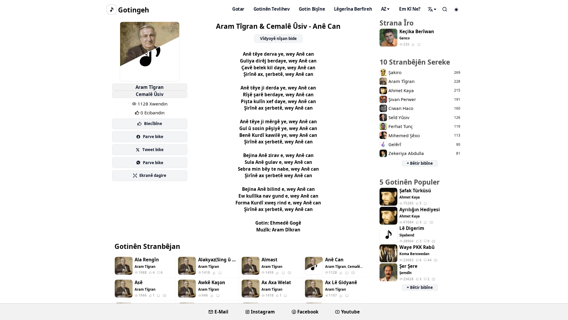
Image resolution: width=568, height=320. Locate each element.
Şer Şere (408, 266)
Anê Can (334, 260)
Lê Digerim (411, 228)
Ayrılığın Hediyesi (419, 209)
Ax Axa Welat (276, 282)
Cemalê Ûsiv (150, 94)
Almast (269, 260)
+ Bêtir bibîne (420, 163)
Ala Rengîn (147, 260)
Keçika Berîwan (416, 31)
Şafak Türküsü (415, 190)
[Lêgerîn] (432, 9)
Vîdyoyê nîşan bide (278, 38)
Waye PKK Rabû (417, 247)
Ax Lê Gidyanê (341, 282)
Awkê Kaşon (211, 282)
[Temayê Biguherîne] (456, 9)
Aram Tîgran (149, 87)
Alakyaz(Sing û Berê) (217, 260)
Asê (139, 282)
